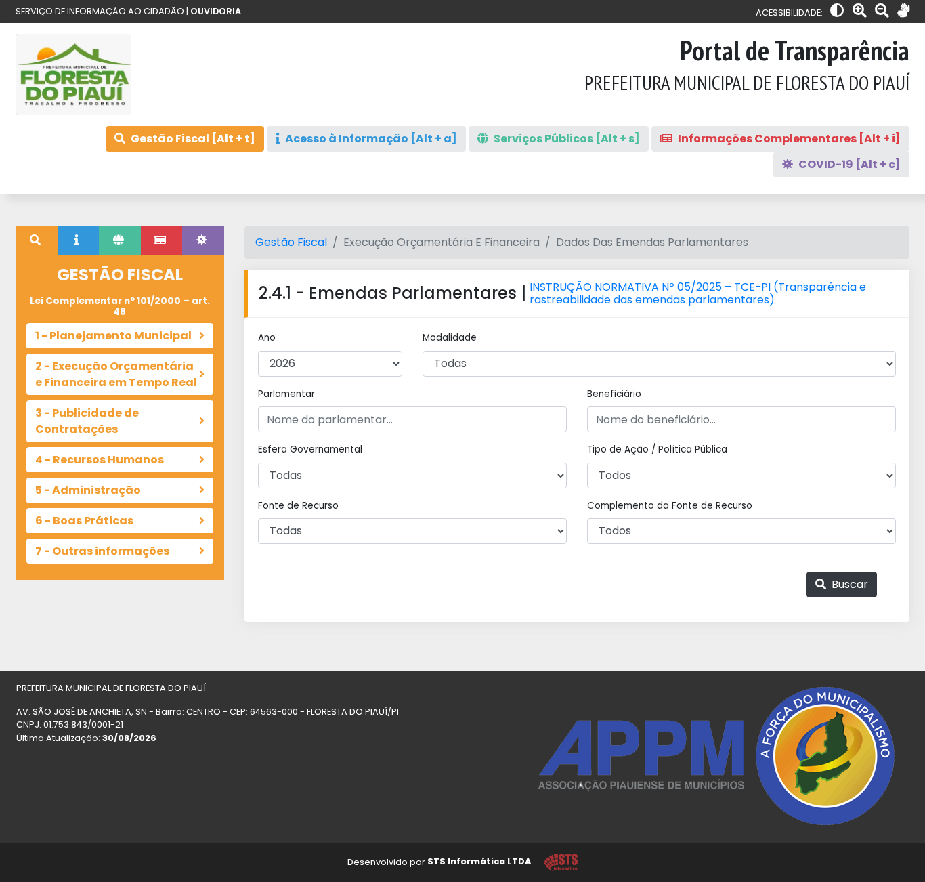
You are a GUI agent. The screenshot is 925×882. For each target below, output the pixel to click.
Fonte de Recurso (298, 505)
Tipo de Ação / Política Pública (657, 449)
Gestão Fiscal (291, 242)
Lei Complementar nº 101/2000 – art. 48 (120, 306)
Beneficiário (614, 393)
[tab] (37, 240)
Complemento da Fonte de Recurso (669, 505)
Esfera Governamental (310, 449)
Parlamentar (286, 393)
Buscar (848, 584)
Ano (267, 337)
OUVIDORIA (215, 11)
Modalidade (450, 337)
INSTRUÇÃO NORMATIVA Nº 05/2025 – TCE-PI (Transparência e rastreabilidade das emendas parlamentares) (698, 293)
